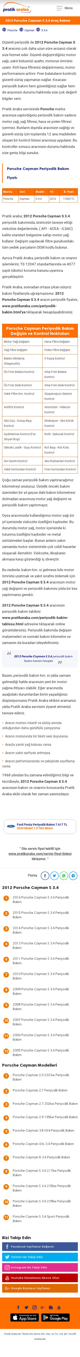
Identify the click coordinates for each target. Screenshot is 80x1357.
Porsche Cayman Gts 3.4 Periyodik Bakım (43, 1144)
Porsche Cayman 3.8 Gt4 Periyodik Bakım (43, 1130)
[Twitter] (54, 876)
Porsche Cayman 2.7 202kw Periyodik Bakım (45, 1104)
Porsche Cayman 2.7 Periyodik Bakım (40, 1090)
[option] (40, 827)
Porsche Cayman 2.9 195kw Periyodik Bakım (45, 1117)
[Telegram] (73, 876)
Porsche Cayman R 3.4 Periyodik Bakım (41, 1157)
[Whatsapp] (64, 876)
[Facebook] (45, 876)
